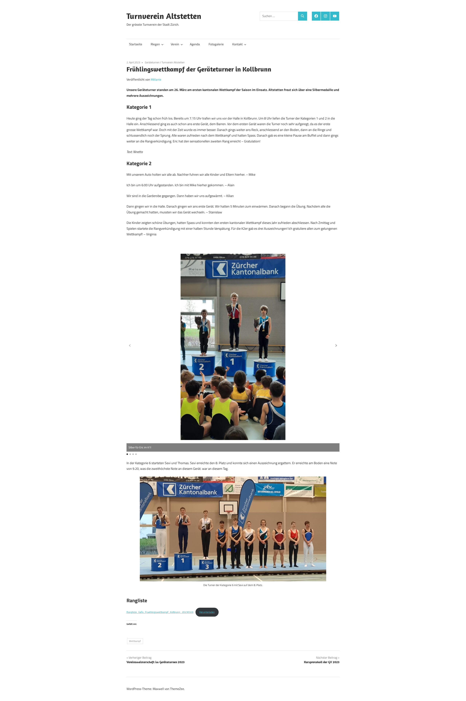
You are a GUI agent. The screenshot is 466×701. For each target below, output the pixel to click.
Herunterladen (207, 612)
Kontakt (237, 44)
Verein (175, 44)
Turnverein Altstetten (164, 16)
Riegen (155, 44)
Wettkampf (135, 641)
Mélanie (156, 79)
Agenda (195, 44)
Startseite (135, 44)
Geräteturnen (152, 62)
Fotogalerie (216, 44)
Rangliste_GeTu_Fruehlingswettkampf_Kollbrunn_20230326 (160, 612)
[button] (336, 345)
